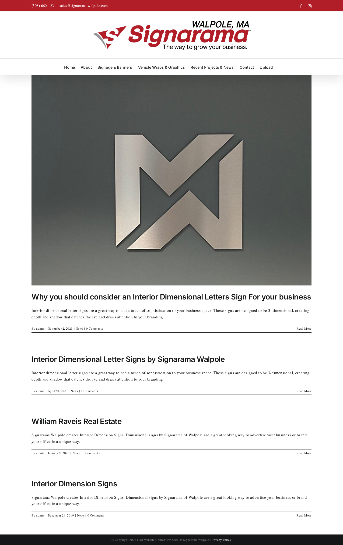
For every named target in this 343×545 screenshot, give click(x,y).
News (79, 328)
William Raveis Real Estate (77, 421)
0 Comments (94, 328)
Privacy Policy (221, 540)
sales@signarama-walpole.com (84, 5)
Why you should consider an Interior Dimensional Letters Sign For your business (171, 296)
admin (40, 328)
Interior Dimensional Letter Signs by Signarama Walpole (128, 359)
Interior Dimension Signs (74, 483)
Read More (304, 328)
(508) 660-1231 (44, 5)
